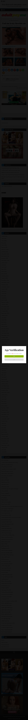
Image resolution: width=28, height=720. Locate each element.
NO (14, 359)
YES (14, 356)
